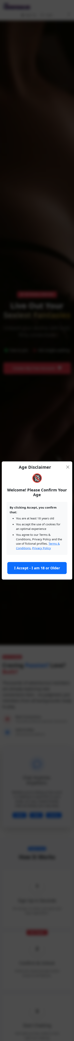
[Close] (68, 467)
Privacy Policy (41, 548)
